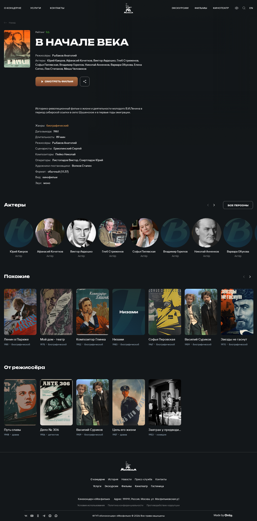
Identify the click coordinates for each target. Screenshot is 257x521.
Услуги (35, 7)
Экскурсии (180, 7)
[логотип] (128, 8)
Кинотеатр (221, 7)
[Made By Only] (223, 515)
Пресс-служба (143, 479)
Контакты (57, 7)
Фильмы (201, 7)
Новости (126, 479)
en (251, 7)
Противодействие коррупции (163, 505)
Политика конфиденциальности (125, 505)
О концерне (12, 7)
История (113, 479)
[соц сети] (26, 515)
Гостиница (157, 486)
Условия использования (91, 505)
